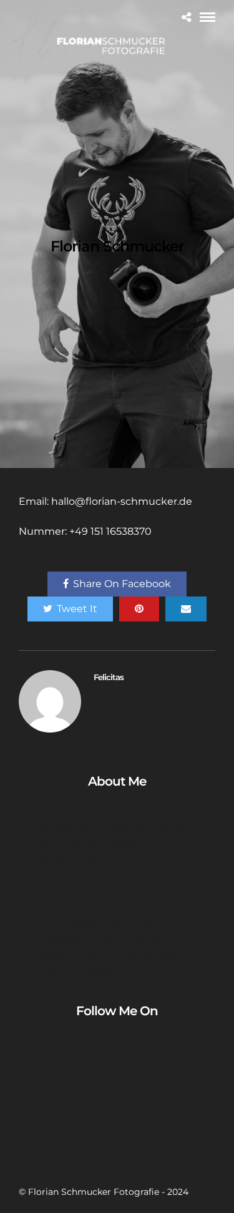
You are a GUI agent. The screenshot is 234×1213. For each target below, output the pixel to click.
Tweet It (77, 609)
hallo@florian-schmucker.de (121, 501)
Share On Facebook (122, 584)
